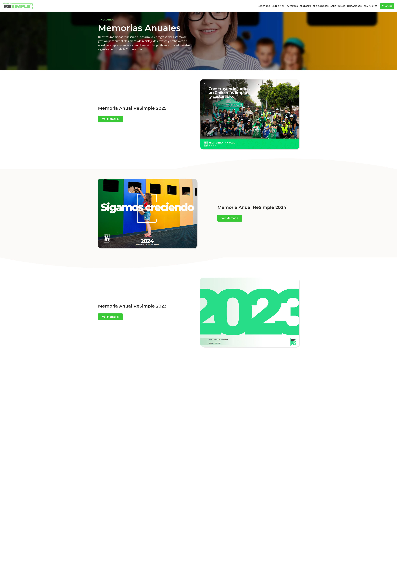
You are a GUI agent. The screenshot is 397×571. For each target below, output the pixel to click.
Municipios (278, 6)
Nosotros (264, 6)
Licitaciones (354, 6)
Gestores (305, 6)
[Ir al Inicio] (18, 6)
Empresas (292, 6)
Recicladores (321, 6)
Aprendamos (337, 6)
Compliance (370, 6)
